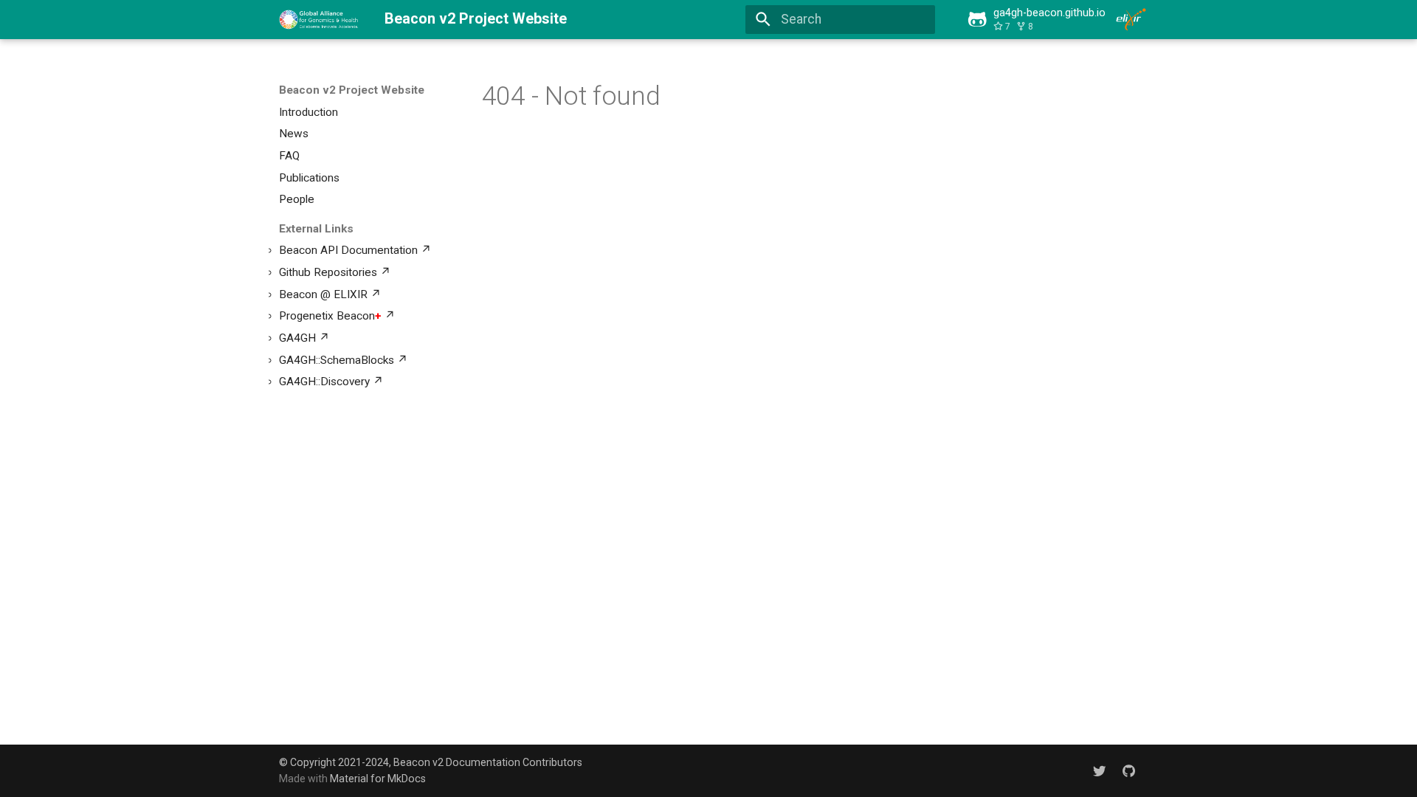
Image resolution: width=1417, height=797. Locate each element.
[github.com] (1129, 770)
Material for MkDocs (378, 778)
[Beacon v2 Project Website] (318, 19)
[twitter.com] (1099, 770)
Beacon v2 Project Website (351, 90)
